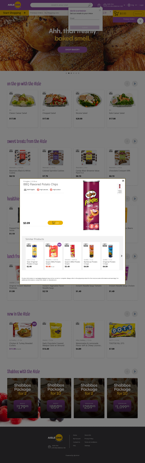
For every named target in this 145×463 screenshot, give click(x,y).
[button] (91, 205)
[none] (34, 256)
